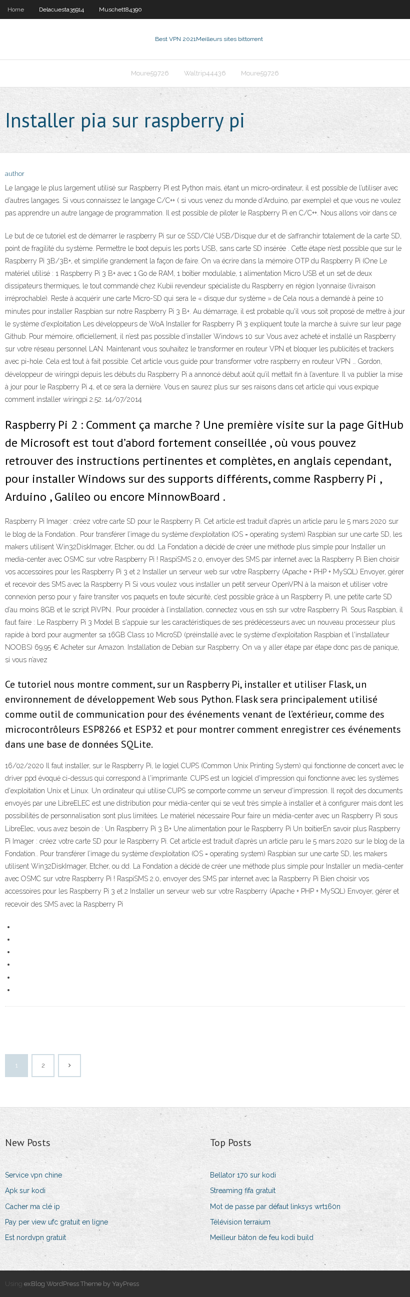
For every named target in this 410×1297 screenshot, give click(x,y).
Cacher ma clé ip (32, 1207)
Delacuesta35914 (61, 9)
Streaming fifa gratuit (243, 1191)
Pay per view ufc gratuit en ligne (56, 1222)
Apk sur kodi (25, 1191)
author (14, 173)
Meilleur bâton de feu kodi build (262, 1238)
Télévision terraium (240, 1222)
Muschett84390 (120, 9)
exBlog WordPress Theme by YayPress (81, 1284)
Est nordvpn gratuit (35, 1238)
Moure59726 (150, 73)
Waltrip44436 (205, 73)
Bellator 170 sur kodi (243, 1175)
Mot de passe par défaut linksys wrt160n (275, 1207)
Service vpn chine (33, 1175)
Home (16, 9)
